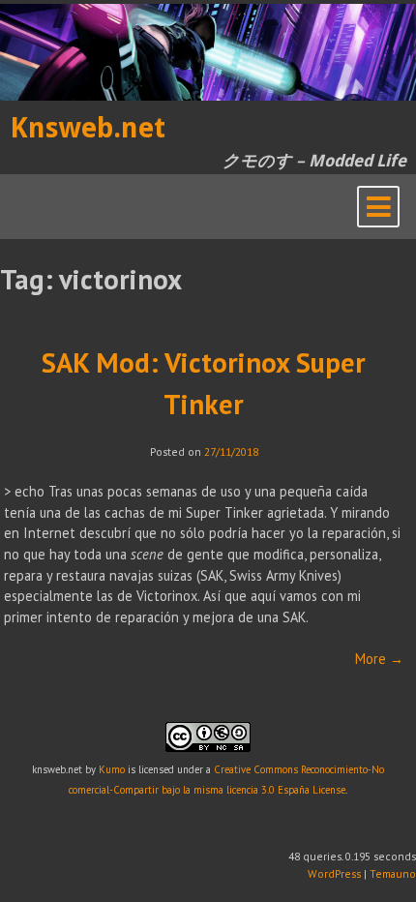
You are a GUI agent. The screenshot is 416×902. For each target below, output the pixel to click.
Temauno (393, 873)
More (379, 658)
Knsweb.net (87, 127)
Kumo (112, 769)
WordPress (334, 873)
